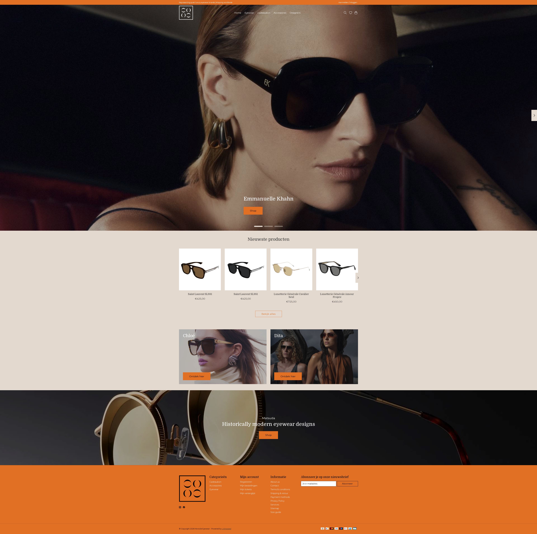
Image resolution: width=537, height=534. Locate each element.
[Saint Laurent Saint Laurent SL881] (200, 269)
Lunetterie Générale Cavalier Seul (291, 295)
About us (275, 482)
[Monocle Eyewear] (186, 13)
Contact (274, 485)
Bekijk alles (269, 313)
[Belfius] (345, 528)
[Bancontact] (327, 528)
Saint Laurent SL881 (200, 294)
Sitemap (274, 508)
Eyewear (249, 12)
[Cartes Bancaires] (354, 528)
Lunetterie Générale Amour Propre (337, 295)
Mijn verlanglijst (247, 493)
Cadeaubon (263, 12)
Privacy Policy (277, 501)
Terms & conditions (280, 489)
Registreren (246, 482)
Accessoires (280, 12)
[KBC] (350, 528)
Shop (261, 210)
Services (274, 504)
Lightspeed (226, 529)
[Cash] (322, 528)
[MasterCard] (332, 528)
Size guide (275, 512)
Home (237, 12)
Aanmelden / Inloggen (348, 2)
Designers (295, 12)
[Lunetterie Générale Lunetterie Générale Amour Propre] (337, 269)
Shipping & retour (279, 493)
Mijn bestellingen (248, 485)
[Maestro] (341, 528)
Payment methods (280, 497)
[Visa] (336, 528)
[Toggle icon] (345, 12)
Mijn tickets (246, 489)
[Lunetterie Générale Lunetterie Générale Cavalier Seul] (291, 269)
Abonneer (347, 483)
